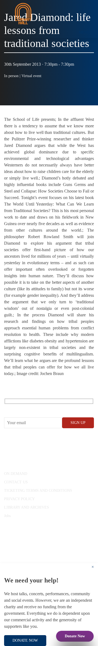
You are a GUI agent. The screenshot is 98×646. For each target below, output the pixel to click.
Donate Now (75, 636)
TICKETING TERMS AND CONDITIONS (38, 491)
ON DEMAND (15, 474)
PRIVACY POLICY (19, 499)
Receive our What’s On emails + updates (46, 407)
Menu (84, 32)
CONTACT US (16, 482)
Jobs (7, 516)
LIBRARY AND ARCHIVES (26, 507)
